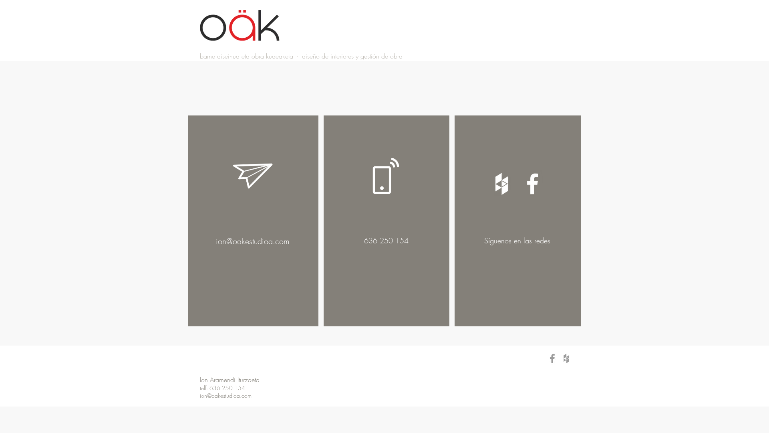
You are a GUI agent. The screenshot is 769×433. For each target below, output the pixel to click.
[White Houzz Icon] (501, 184)
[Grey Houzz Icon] (566, 358)
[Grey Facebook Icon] (552, 358)
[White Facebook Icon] (532, 184)
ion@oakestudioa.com (253, 241)
